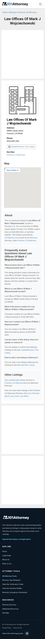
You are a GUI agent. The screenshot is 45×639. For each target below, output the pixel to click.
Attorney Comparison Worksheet (14, 592)
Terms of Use (17, 628)
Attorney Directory (9, 605)
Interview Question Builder (12, 588)
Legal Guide (6, 556)
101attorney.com (11, 238)
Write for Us (6, 564)
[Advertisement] (22, 54)
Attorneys (13, 12)
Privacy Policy (6, 628)
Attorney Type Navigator (11, 580)
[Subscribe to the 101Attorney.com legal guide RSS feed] (27, 633)
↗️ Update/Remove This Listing (21, 147)
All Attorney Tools (9, 576)
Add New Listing (27, 365)
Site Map (5, 613)
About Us (5, 560)
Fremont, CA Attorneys (28, 12)
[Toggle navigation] (40, 4)
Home (4, 12)
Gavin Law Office (21, 396)
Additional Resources (10, 609)
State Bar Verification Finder (12, 584)
